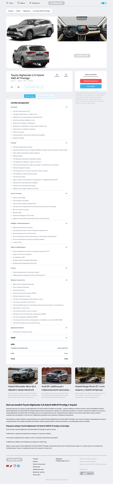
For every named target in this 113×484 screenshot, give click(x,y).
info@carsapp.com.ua (62, 461)
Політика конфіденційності (88, 459)
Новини (35, 461)
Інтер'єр (13, 143)
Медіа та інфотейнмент (18, 247)
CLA (26, 397)
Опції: (13, 338)
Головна (10, 11)
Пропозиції (36, 467)
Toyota (18, 11)
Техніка (13, 268)
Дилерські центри (39, 472)
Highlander (26, 11)
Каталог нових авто (39, 464)
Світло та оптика (16, 193)
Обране (66, 76)
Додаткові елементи (17, 328)
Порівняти (57, 76)
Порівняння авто (38, 469)
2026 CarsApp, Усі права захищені (56, 479)
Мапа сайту (36, 474)
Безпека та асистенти (18, 280)
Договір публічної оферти (88, 461)
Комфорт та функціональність (20, 223)
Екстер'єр (14, 107)
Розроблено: (84, 469)
